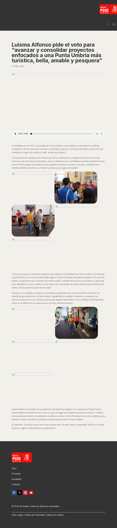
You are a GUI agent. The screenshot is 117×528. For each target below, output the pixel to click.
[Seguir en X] (19, 492)
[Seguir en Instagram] (25, 492)
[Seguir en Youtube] (31, 492)
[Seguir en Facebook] (14, 492)
